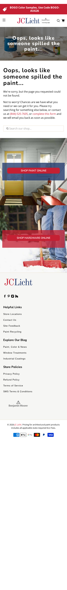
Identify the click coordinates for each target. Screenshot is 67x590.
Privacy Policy (11, 373)
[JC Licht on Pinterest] (8, 296)
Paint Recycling (12, 331)
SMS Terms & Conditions (17, 391)
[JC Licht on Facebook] (4, 296)
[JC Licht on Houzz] (16, 296)
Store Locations (12, 314)
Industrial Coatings (14, 358)
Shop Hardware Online (33, 238)
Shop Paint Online (33, 170)
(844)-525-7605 (19, 114)
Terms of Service (13, 385)
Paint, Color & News (15, 347)
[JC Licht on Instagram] (12, 296)
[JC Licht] (33, 20)
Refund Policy (11, 379)
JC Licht (17, 424)
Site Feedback (11, 325)
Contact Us (9, 320)
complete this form (44, 114)
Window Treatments (15, 352)
